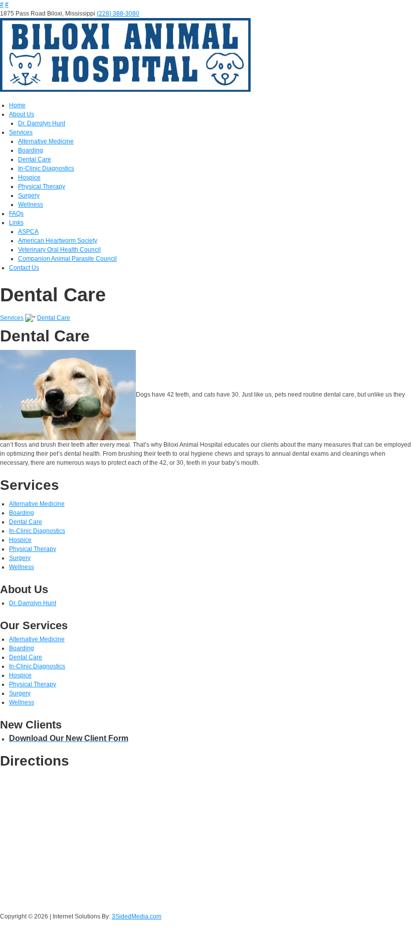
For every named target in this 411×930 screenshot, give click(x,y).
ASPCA (28, 231)
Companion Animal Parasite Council (67, 258)
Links (16, 222)
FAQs (16, 213)
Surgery (29, 195)
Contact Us (24, 267)
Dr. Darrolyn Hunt (41, 123)
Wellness (30, 204)
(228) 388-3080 (118, 13)
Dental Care (34, 159)
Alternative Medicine (46, 141)
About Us (21, 114)
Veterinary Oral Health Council (59, 249)
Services (21, 132)
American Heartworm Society (57, 240)
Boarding (30, 150)
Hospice (29, 177)
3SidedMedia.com (136, 916)
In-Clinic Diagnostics (46, 168)
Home (17, 105)
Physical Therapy (41, 186)
